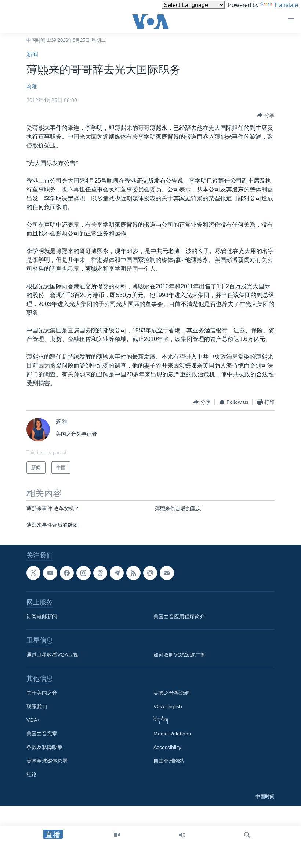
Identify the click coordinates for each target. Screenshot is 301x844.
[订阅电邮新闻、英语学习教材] (167, 573)
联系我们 (36, 706)
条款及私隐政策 (44, 747)
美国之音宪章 (41, 734)
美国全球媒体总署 (47, 761)
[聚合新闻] (133, 573)
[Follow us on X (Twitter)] (33, 573)
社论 (31, 774)
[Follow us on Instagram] (83, 573)
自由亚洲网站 (168, 761)
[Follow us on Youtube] (50, 573)
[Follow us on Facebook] (67, 573)
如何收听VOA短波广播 (179, 655)
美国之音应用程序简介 (179, 617)
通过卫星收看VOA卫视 (52, 655)
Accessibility (167, 747)
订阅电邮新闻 (41, 617)
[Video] (117, 835)
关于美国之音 (41, 693)
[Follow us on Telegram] (117, 573)
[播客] (150, 573)
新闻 (32, 54)
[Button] (266, 115)
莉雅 (31, 86)
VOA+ (33, 720)
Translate (286, 5)
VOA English (167, 706)
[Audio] (182, 835)
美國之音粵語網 (171, 693)
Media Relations (172, 734)
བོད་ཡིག (160, 720)
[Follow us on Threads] (100, 573)
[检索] (247, 835)
